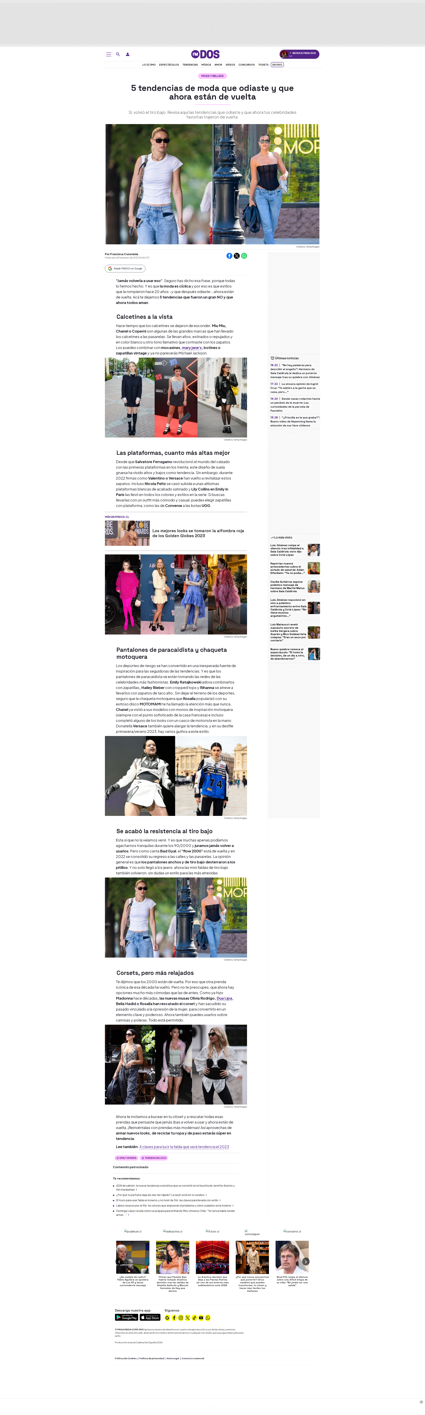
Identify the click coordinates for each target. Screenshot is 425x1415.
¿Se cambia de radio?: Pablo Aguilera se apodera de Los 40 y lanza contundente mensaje (132, 1281)
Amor (218, 64)
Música (206, 64)
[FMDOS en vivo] (284, 54)
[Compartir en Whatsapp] (244, 256)
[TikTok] (194, 1317)
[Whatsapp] (207, 1317)
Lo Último (149, 64)
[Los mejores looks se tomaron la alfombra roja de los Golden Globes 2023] (127, 533)
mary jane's (192, 347)
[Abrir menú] (109, 54)
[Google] (167, 1317)
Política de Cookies (126, 1358)
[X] (187, 1317)
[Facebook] (174, 1317)
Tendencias (190, 64)
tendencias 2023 (155, 1157)
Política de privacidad (151, 1358)
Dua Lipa (224, 998)
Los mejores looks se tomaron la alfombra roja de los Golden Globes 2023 (198, 533)
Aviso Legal (173, 1358)
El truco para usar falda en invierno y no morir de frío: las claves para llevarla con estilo (167, 1200)
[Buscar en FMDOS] (118, 54)
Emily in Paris (128, 1157)
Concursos (247, 64)
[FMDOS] (205, 54)
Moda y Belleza (212, 75)
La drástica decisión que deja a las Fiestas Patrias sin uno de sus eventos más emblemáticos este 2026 (212, 1281)
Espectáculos (169, 64)
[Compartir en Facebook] (229, 256)
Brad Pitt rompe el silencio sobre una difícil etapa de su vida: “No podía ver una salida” (292, 1281)
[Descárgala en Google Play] (126, 1317)
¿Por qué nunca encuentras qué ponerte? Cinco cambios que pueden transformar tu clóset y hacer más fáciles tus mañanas (252, 1283)
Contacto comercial (193, 1358)
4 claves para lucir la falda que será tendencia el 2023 (184, 1146)
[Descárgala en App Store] (150, 1317)
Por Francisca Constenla (121, 254)
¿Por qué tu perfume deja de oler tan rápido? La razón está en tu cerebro (160, 1195)
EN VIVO (277, 64)
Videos (230, 64)
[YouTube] (201, 1317)
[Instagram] (180, 1317)
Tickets (263, 64)
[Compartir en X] (237, 256)
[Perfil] (127, 54)
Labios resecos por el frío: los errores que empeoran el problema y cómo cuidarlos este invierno (173, 1205)
